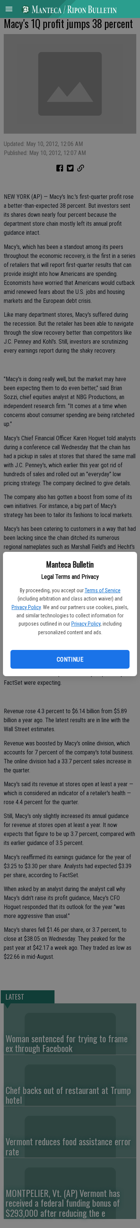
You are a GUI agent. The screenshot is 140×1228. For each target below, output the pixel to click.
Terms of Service (103, 590)
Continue (70, 659)
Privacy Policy (26, 607)
